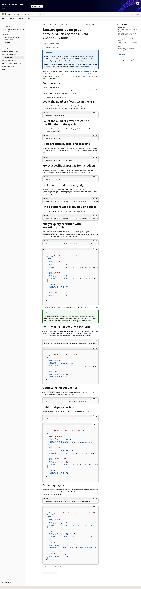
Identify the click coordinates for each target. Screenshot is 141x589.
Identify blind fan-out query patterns (128, 52)
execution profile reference (89, 307)
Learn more (75, 567)
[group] (70, 201)
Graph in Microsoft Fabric (83, 67)
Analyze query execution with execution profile (126, 49)
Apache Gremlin (65, 24)
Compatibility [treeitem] (8, 42)
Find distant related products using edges (127, 45)
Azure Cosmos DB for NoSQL (74, 61)
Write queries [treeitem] (8, 57)
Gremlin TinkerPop (83, 72)
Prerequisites (121, 27)
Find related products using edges (127, 42)
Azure (49, 24)
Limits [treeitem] (6, 48)
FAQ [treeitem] (6, 45)
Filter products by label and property (128, 37)
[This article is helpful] (131, 60)
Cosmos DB (56, 24)
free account (81, 90)
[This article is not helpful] (133, 60)
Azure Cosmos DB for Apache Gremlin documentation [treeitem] (13, 30)
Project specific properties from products (126, 39)
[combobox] (13, 26)
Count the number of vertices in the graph (127, 30)
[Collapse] (24, 23)
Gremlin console (85, 76)
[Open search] (133, 14)
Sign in (137, 14)
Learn (44, 24)
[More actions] (97, 24)
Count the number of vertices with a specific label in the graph (127, 33)
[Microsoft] (3, 14)
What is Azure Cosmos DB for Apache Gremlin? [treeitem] (12, 39)
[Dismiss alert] (137, 3)
